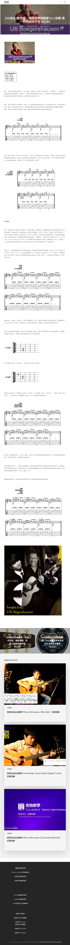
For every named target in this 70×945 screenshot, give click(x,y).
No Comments (44, 26)
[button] (65, 2)
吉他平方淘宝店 (20, 913)
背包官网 (23, 899)
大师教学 (34, 13)
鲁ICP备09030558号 (47, 942)
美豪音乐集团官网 (20, 868)
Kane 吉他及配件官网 (20, 895)
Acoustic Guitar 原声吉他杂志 (20, 872)
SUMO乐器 (18, 899)
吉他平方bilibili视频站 (20, 918)
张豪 (22, 26)
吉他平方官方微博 (20, 924)
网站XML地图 (57, 942)
